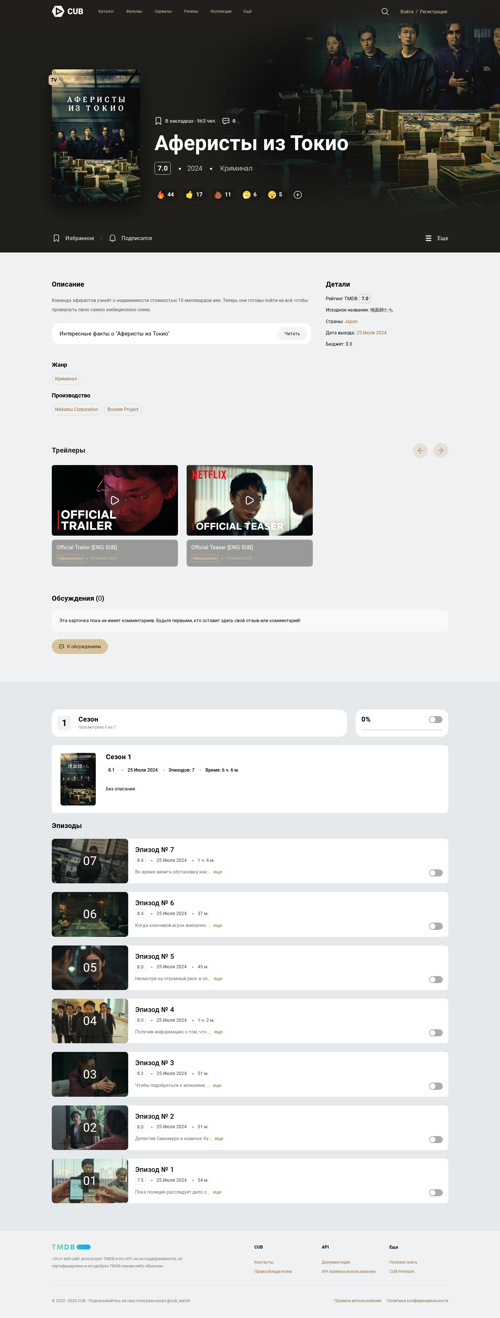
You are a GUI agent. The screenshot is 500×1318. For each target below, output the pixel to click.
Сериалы (163, 11)
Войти (406, 11)
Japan (351, 321)
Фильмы (134, 11)
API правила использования (349, 1271)
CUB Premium (401, 1271)
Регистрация (433, 11)
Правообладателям (273, 1271)
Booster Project (122, 409)
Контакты (263, 1262)
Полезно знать (403, 1262)
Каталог (106, 11)
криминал (236, 168)
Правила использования (357, 1300)
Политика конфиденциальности (417, 1300)
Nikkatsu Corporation (76, 409)
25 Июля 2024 (371, 333)
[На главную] (68, 11)
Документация (336, 1262)
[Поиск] (385, 11)
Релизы (191, 11)
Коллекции (221, 11)
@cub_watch (178, 1300)
